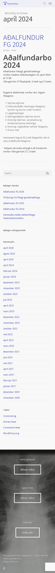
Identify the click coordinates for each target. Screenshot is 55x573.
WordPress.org (11, 433)
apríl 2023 (8, 305)
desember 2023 (11, 282)
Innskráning (9, 416)
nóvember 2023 (11, 288)
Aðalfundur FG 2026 (13, 191)
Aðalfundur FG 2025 (13, 203)
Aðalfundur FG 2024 (23, 41)
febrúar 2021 (10, 380)
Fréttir (14, 50)
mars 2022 (8, 345)
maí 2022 (8, 334)
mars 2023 (8, 311)
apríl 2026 (8, 247)
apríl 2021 (8, 368)
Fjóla (7, 50)
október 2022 (10, 328)
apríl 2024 (8, 265)
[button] (50, 3)
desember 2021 (11, 351)
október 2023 (10, 294)
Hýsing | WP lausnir (11, 561)
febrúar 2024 (10, 271)
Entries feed (9, 421)
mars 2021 (8, 374)
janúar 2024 (9, 276)
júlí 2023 (7, 299)
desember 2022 (11, 317)
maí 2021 (8, 363)
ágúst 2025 (9, 253)
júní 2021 (8, 357)
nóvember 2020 (11, 397)
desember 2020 (11, 392)
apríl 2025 (8, 259)
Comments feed (11, 427)
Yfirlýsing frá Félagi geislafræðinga (21, 197)
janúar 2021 (9, 386)
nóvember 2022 (11, 322)
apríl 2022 (8, 340)
